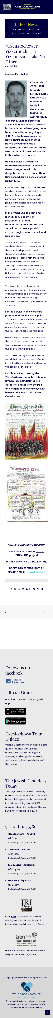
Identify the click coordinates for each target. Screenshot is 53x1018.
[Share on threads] (19, 589)
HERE (13, 916)
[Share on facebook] (11, 589)
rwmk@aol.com (36, 572)
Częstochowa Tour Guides (23, 736)
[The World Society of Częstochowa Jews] (23, 7)
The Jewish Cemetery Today (26, 783)
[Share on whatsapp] (30, 589)
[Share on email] (42, 589)
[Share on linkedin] (26, 589)
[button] (46, 7)
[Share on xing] (38, 589)
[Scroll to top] (47, 1012)
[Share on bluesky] (34, 589)
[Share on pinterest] (22, 589)
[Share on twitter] (15, 589)
